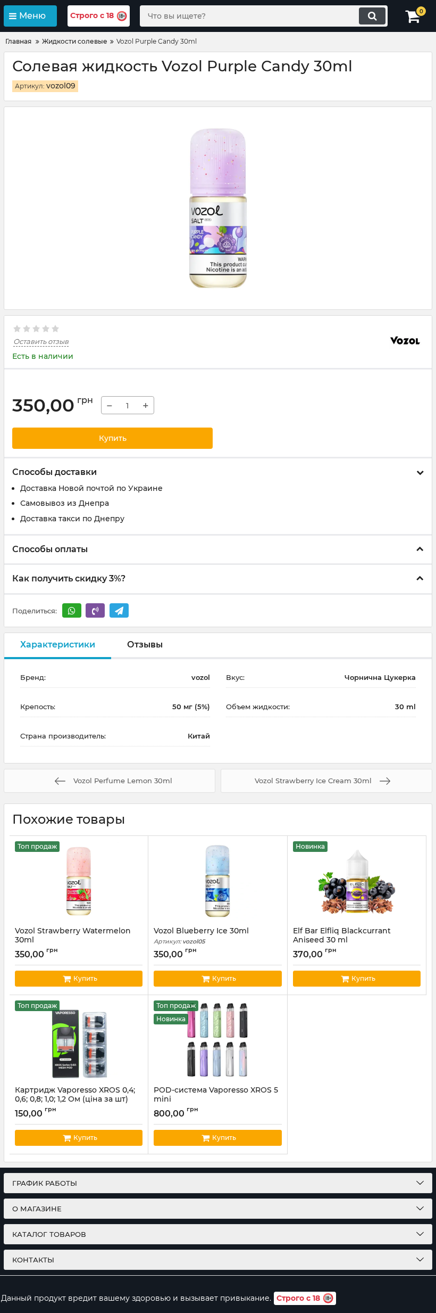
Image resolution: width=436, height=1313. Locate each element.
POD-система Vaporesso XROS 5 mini (216, 1099)
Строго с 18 (92, 15)
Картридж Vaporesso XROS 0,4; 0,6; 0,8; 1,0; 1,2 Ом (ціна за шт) (75, 1099)
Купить (113, 438)
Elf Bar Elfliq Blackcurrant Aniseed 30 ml (342, 940)
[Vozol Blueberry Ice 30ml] (217, 881)
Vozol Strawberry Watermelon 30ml (73, 940)
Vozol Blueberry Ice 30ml (201, 935)
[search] (372, 15)
